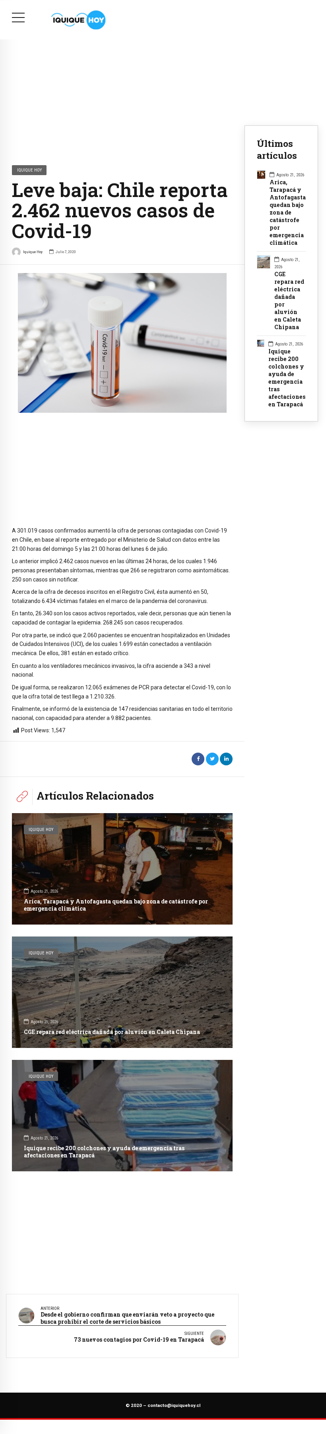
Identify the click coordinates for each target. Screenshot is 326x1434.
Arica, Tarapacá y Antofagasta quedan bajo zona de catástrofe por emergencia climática (116, 904)
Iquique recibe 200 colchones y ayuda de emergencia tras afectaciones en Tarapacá (104, 1151)
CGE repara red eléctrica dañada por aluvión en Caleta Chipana (112, 1032)
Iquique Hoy (29, 170)
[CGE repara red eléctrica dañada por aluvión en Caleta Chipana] (122, 992)
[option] (122, 343)
